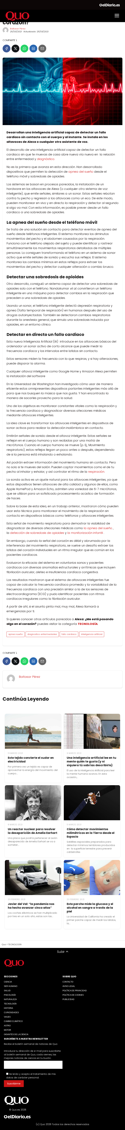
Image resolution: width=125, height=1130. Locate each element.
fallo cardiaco (69, 634)
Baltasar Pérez (17, 28)
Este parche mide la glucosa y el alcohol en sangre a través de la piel (90, 907)
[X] (15, 48)
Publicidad (68, 999)
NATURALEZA (10, 999)
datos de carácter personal (22, 1077)
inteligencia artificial (91, 634)
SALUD (7, 990)
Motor (7, 1030)
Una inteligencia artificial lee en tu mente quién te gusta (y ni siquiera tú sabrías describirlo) (91, 761)
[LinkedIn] (33, 48)
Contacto (67, 982)
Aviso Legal (68, 986)
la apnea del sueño (98, 528)
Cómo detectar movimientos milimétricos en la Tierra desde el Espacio (90, 833)
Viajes (7, 1017)
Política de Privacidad (74, 990)
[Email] (42, 48)
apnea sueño (15, 634)
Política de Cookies (73, 995)
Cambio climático (13, 1021)
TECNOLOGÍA (10, 1004)
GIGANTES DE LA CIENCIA (16, 1034)
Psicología (10, 995)
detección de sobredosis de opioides (37, 533)
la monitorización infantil (85, 533)
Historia (8, 1008)
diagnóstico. (46, 159)
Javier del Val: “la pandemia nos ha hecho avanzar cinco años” (31, 906)
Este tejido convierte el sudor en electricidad (31, 759)
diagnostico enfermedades (42, 634)
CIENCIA (8, 982)
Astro (7, 1026)
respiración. (97, 472)
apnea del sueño (80, 172)
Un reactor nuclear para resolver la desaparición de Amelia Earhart (32, 831)
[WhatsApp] (24, 48)
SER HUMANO (10, 986)
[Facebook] (6, 48)
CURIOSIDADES (11, 1012)
